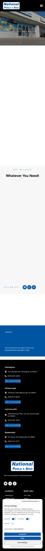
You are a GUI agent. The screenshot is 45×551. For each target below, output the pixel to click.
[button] (41, 5)
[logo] (11, 5)
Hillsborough (10, 388)
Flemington (10, 367)
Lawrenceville (11, 409)
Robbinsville (10, 432)
